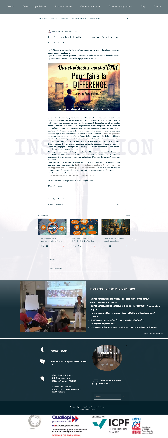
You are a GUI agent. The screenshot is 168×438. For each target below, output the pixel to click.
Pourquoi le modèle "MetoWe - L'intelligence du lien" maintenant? (114, 239)
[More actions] (119, 31)
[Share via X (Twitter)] (54, 198)
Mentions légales (75, 407)
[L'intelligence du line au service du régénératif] (52, 227)
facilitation (64, 18)
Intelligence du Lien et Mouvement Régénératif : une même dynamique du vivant (51, 239)
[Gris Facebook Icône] (107, 365)
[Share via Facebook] (49, 198)
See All (127, 215)
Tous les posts (42, 18)
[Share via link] (63, 198)
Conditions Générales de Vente (93, 407)
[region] (107, 358)
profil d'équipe (95, 18)
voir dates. (152, 327)
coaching (54, 18)
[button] (127, 18)
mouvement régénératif (79, 18)
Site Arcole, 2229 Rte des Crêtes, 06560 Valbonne (66, 390)
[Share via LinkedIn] (58, 198)
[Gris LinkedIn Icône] (111, 365)
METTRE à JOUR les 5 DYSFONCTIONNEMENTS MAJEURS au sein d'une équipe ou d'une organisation (83, 239)
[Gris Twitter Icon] (102, 365)
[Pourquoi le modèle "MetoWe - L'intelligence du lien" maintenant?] (116, 227)
